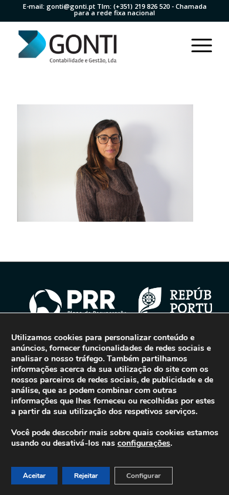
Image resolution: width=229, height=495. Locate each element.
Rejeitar (86, 475)
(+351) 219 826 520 (141, 6)
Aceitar (34, 475)
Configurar (143, 475)
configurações (143, 443)
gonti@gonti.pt (70, 6)
